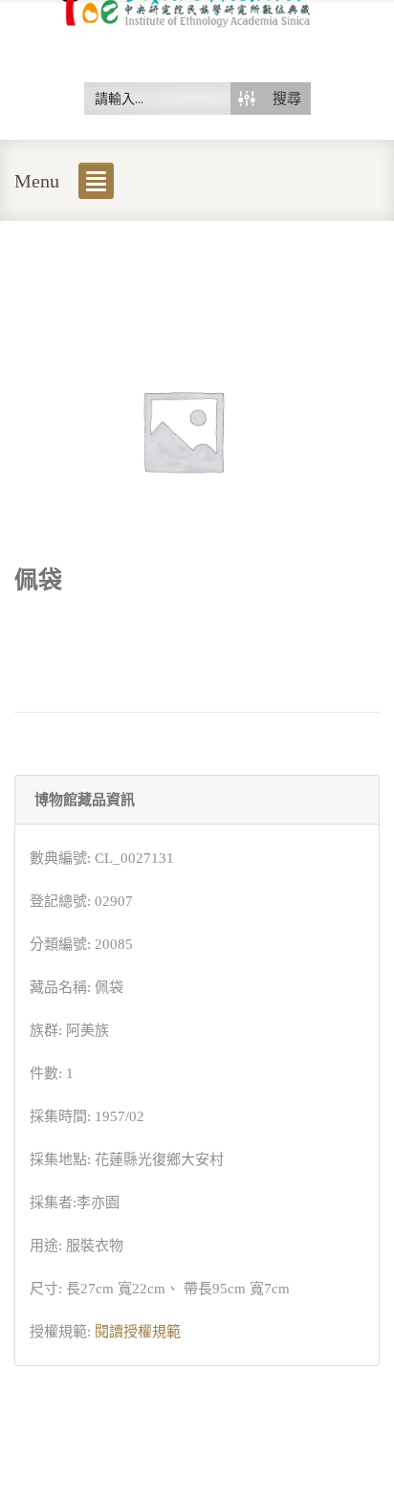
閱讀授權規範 (138, 1331)
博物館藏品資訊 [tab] (84, 799)
